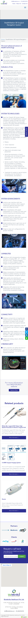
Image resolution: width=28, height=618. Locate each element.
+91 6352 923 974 (24, 1)
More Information (13, 437)
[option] (5, 530)
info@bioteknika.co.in (15, 1)
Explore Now (14, 390)
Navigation (14, 7)
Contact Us (24, 3)
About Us (18, 3)
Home (13, 3)
